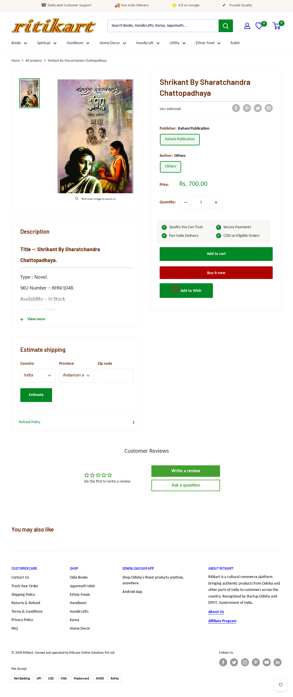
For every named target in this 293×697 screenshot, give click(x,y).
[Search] (226, 25)
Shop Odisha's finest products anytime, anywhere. (153, 580)
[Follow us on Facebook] (223, 662)
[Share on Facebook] (236, 108)
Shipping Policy (23, 595)
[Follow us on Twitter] (234, 662)
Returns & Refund (25, 603)
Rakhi (235, 43)
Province (66, 364)
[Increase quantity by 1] (216, 202)
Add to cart (216, 254)
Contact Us (20, 577)
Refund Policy (29, 422)
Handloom (75, 43)
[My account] (247, 26)
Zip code (105, 364)
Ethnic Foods (80, 595)
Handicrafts (79, 612)
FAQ (14, 628)
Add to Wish (190, 291)
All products (33, 61)
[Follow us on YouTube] (267, 662)
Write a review (185, 471)
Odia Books (79, 577)
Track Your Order (24, 586)
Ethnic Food (205, 43)
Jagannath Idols (82, 586)
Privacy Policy (22, 620)
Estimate (36, 395)
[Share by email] (269, 108)
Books (16, 43)
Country (27, 364)
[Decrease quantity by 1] (186, 202)
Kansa (74, 620)
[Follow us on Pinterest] (256, 662)
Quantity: (168, 202)
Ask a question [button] (186, 485)
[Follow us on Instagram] (245, 662)
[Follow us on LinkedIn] (278, 662)
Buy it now (216, 273)
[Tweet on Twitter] (258, 108)
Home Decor (110, 43)
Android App (132, 592)
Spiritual (43, 43)
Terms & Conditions (26, 612)
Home (15, 61)
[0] (259, 28)
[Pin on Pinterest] (247, 108)
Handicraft (144, 43)
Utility (174, 43)
